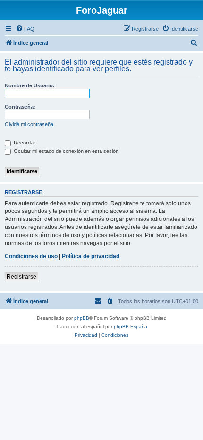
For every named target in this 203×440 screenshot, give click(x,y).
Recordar (23, 142)
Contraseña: (20, 107)
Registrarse (21, 276)
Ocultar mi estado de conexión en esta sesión (65, 151)
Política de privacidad (90, 256)
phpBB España (130, 326)
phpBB (81, 318)
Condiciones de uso (31, 256)
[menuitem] (25, 28)
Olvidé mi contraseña (29, 124)
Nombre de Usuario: (30, 85)
